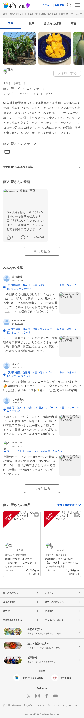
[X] (28, 696)
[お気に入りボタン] (36, 514)
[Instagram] (37, 696)
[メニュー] (77, 5)
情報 (10, 23)
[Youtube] (55, 696)
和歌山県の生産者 (49, 14)
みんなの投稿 (52, 23)
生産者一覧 (32, 14)
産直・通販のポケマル (13, 14)
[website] (7, 152)
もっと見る (42, 251)
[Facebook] (46, 696)
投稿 (31, 23)
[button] (13, 237)
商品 (73, 23)
